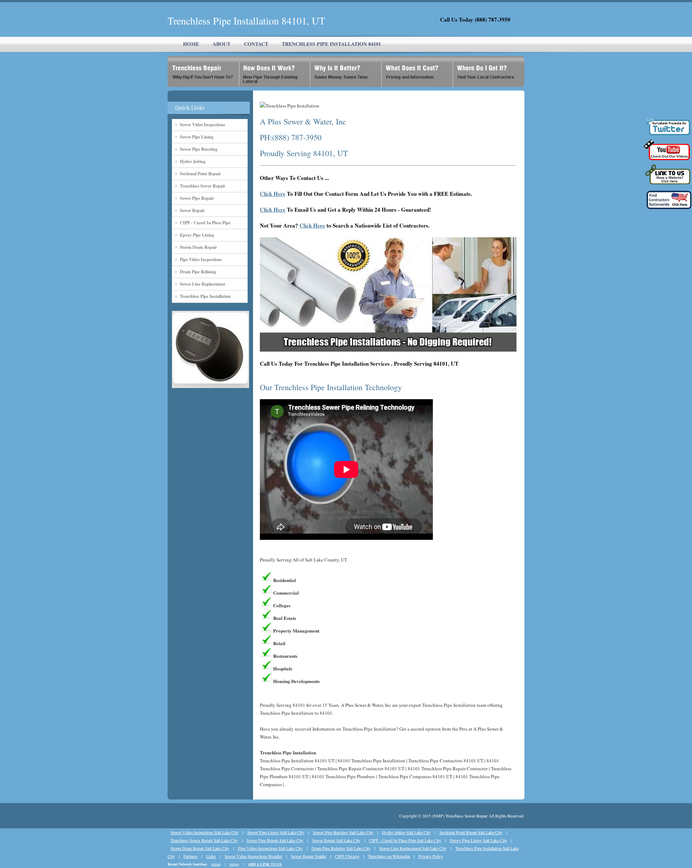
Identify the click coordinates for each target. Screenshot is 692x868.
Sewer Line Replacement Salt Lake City (413, 848)
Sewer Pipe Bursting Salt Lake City (343, 832)
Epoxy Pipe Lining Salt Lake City (478, 840)
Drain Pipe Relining (198, 272)
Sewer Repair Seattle (308, 856)
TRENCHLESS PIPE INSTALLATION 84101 (331, 44)
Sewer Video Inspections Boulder (253, 856)
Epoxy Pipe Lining (197, 235)
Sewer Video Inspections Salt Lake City (204, 832)
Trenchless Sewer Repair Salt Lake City (204, 840)
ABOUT (221, 44)
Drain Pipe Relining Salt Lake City (341, 848)
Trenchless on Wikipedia (389, 856)
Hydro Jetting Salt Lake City (406, 832)
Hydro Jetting (192, 161)
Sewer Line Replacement (202, 284)
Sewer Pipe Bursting (198, 149)
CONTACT (256, 44)
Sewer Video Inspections (202, 125)
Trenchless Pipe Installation (205, 296)
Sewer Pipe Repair (197, 198)
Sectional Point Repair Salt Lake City (470, 832)
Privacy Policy (430, 856)
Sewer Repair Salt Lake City (336, 840)
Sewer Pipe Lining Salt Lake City (275, 832)
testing (216, 864)
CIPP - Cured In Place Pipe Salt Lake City (405, 840)
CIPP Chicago (347, 856)
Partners (190, 856)
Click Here (272, 194)
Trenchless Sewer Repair (202, 186)
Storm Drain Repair (198, 247)
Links (211, 856)
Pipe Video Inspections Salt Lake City (270, 848)
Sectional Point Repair (200, 174)
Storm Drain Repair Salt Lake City (199, 848)
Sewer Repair (192, 210)
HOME (191, 44)
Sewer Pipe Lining (196, 137)
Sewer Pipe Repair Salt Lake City (275, 840)
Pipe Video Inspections (201, 259)
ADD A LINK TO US (265, 864)
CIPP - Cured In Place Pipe (205, 223)
